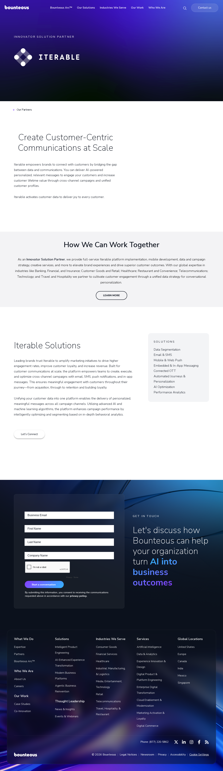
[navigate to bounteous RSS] (207, 742)
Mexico (182, 676)
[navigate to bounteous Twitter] (176, 742)
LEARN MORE (111, 295)
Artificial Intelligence (149, 647)
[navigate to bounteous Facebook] (199, 742)
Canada (182, 661)
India (180, 668)
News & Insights (65, 709)
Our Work (137, 8)
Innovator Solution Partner (45, 259)
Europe (182, 654)
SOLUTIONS (164, 341)
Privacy (162, 755)
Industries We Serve (113, 8)
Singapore (184, 683)
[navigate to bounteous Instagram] (191, 742)
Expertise (20, 647)
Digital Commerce (147, 726)
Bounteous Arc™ (61, 8)
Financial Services (106, 654)
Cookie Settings (199, 755)
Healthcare (102, 661)
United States (186, 647)
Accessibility (178, 755)
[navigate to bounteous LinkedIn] (184, 742)
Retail (99, 694)
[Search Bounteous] (185, 8)
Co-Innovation (22, 711)
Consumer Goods (106, 647)
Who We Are (156, 8)
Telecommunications (108, 701)
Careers (19, 686)
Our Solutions (86, 8)
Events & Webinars (66, 716)
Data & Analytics (147, 654)
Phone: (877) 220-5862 (154, 742)
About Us (20, 679)
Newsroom (147, 755)
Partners (19, 654)
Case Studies (22, 704)
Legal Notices (128, 755)
